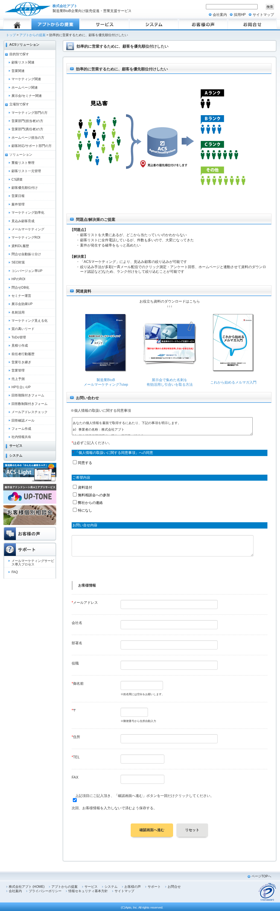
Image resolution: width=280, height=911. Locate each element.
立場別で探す (19, 104)
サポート (154, 886)
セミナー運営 (21, 296)
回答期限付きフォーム (27, 395)
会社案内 (220, 15)
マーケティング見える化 (29, 321)
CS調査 (17, 179)
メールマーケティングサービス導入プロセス (32, 562)
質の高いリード (22, 329)
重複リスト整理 (22, 163)
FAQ (14, 572)
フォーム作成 (21, 429)
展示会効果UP (22, 304)
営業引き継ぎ (21, 362)
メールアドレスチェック (29, 412)
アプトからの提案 (32, 35)
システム (15, 455)
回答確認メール (22, 420)
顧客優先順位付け (24, 188)
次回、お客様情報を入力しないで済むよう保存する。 (114, 808)
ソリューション (20, 154)
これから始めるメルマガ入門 (233, 382)
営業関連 (18, 71)
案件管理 (18, 204)
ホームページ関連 (24, 87)
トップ (11, 35)
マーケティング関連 (26, 79)
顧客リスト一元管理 (26, 171)
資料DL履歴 (20, 246)
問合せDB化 (20, 287)
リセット (192, 830)
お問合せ (174, 886)
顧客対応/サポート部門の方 (31, 146)
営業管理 (18, 370)
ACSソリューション (24, 45)
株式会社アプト (64, 6)
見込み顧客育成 (22, 221)
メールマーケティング (27, 229)
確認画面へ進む (151, 830)
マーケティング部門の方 (29, 113)
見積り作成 (19, 345)
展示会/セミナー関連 (26, 96)
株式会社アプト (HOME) (27, 886)
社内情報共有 (21, 437)
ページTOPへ (261, 876)
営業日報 (18, 196)
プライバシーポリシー (45, 891)
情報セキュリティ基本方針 (88, 891)
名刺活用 (18, 312)
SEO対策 (18, 262)
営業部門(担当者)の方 (27, 121)
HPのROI (18, 279)
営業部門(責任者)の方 (27, 129)
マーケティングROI (25, 237)
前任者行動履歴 (22, 354)
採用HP (240, 15)
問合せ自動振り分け (26, 254)
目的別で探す (19, 54)
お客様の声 (132, 886)
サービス (15, 446)
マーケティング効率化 (27, 212)
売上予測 (18, 379)
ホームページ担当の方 (27, 138)
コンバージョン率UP (26, 271)
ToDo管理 (18, 337)
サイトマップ (263, 15)
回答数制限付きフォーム (29, 404)
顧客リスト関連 (22, 62)
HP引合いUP (21, 387)
